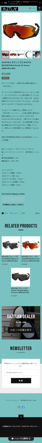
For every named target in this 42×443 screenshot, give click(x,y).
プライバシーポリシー (12, 400)
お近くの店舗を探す (21, 330)
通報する (37, 213)
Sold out (13, 199)
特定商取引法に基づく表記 (28, 400)
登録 (21, 381)
